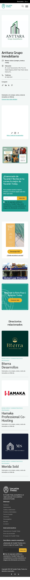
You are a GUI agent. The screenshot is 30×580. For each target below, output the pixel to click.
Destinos (6, 505)
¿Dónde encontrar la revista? (15, 255)
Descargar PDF (15, 251)
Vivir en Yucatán (7, 514)
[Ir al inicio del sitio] (7, 8)
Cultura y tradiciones (9, 509)
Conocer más (15, 300)
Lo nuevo (6, 524)
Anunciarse (20, 1)
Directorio (6, 517)
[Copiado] (3, 86)
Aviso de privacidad (9, 533)
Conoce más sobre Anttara (9, 99)
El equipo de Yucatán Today (11, 536)
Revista (5, 521)
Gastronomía (7, 507)
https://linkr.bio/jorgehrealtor (15, 135)
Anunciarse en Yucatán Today (11, 531)
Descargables (7, 519)
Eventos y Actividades (9, 512)
